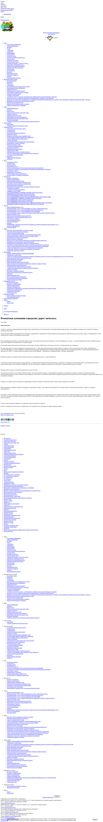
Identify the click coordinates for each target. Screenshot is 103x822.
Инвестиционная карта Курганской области (19, 258)
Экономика (10, 51)
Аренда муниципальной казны (15, 233)
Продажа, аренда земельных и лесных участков (20, 230)
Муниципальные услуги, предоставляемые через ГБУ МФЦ (23, 211)
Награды (9, 72)
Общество (6, 505)
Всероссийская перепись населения (13, 471)
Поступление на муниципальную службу (18, 86)
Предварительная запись (14, 220)
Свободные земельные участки (15, 250)
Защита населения (12, 140)
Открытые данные (9, 294)
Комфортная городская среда (12, 489)
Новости (9, 109)
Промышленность (9, 516)
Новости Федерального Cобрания (16, 105)
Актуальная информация (14, 44)
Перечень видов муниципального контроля (19, 215)
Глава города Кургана (10, 441)
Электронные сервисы (13, 218)
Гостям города (11, 59)
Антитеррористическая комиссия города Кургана (20, 141)
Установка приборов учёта (11, 525)
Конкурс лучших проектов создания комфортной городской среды (22, 490)
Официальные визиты (10, 508)
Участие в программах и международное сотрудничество (23, 153)
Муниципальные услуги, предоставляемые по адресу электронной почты (27, 208)
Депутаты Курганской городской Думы (18, 112)
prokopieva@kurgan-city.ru (11, 812)
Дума (5, 107)
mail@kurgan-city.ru (9, 803)
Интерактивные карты (13, 297)
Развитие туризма (9, 522)
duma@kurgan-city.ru (10, 807)
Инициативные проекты (14, 78)
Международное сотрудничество (13, 492)
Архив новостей (8, 531)
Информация (7, 14)
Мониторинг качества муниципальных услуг (19, 217)
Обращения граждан (9, 281)
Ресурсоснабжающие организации (16, 276)
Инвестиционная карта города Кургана (18, 262)
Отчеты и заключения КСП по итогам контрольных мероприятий (25, 168)
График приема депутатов (14, 115)
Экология (6, 528)
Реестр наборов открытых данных (16, 295)
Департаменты (11, 131)
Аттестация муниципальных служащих (18, 92)
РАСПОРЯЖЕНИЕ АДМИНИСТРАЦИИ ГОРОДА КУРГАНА (24, 198)
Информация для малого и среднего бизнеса (16, 485)
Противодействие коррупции (15, 67)
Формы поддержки (12, 269)
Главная (6, 305)
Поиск (5, 300)
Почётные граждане (12, 60)
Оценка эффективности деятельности (17, 139)
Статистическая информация (15, 154)
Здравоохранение (8, 482)
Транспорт (7, 451)
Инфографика (11, 53)
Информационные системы (14, 149)
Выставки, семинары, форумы (15, 271)
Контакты (9, 156)
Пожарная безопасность (10, 511)
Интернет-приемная (12, 120)
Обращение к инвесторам (14, 255)
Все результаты (5, 20)
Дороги (6, 444)
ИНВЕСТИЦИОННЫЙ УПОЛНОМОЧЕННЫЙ (20, 253)
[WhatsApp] (11, 420)
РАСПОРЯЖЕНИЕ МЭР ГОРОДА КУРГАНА (19, 201)
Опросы (9, 76)
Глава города (7, 123)
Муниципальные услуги (10, 495)
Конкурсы (10, 83)
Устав (8, 49)
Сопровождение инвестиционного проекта (19, 266)
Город (5, 43)
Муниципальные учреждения (12, 496)
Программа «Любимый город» (15, 64)
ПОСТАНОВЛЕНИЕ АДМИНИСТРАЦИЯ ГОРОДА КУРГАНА (25, 192)
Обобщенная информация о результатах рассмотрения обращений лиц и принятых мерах (31, 288)
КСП (5, 160)
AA (2, 5)
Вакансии (9, 82)
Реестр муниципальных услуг (15, 207)
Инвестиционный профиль (14, 279)
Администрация (8, 127)
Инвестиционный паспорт (14, 260)
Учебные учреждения (13, 95)
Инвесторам (7, 252)
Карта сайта (10, 303)
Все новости (7, 438)
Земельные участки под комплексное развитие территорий (23, 249)
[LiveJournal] (9, 420)
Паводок (6, 509)
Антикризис (7, 458)
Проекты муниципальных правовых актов (18, 136)
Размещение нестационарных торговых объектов (20, 242)
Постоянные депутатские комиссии (17, 117)
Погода (6, 460)
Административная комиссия (12, 463)
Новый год (7, 502)
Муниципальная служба (10, 79)
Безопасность (7, 464)
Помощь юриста (8, 514)
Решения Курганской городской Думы (17, 118)
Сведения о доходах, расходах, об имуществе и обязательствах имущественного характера (32, 96)
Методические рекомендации (15, 102)
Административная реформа (15, 146)
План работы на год (12, 166)
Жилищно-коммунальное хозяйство (13, 454)
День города (7, 480)
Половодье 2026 (8, 512)
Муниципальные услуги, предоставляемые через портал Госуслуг (25, 210)
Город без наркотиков (10, 457)
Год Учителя (7, 479)
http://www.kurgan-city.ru (7, 415)
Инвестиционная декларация (15, 259)
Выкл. (12, 8)
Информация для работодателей (16, 91)
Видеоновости (11, 70)
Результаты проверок (13, 147)
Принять (95, 819)
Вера (5, 470)
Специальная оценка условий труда (17, 173)
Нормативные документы (14, 172)
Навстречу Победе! (9, 461)
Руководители (11, 130)
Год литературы (8, 477)
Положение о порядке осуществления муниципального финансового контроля (28, 169)
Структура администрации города (16, 128)
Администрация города (10, 440)
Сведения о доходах (12, 170)
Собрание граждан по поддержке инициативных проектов (23, 121)
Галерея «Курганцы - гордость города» (17, 63)
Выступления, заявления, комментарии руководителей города (21, 530)
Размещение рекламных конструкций (17, 237)
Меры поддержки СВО (13, 214)
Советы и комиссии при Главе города (17, 125)
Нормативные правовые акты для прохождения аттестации (23, 186)
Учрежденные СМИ (12, 150)
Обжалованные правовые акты (15, 181)
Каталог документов (12, 178)
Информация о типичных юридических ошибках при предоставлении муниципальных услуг (33, 224)
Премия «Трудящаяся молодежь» (16, 66)
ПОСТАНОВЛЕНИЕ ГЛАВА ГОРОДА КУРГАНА (21, 195)
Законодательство (12, 89)
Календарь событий (12, 75)
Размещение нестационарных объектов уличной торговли (23, 243)
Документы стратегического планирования (19, 184)
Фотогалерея (10, 69)
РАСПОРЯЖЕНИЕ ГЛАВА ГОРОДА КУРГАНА (20, 199)
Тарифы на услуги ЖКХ (14, 191)
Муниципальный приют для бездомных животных (18, 498)
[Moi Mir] (6, 420)
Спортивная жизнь (9, 445)
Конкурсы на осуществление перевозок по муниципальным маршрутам (27, 240)
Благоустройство (8, 467)
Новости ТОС (8, 499)
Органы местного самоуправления (13, 506)
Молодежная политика (10, 493)
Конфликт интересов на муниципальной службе (20, 101)
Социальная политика (10, 455)
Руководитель (11, 163)
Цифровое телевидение (10, 527)
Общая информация (12, 46)
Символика (10, 50)
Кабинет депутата (12, 114)
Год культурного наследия (11, 476)
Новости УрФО (8, 500)
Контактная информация (14, 94)
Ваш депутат (10, 111)
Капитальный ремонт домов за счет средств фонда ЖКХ (22, 236)
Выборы (6, 473)
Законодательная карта (13, 291)
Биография (10, 124)
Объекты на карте (12, 134)
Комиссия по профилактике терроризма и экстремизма (19, 487)
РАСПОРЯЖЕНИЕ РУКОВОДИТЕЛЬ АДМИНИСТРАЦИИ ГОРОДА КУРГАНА (29, 202)
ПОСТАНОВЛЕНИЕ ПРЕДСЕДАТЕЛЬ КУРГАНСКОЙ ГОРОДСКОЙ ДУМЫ (29, 197)
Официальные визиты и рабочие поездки (18, 152)
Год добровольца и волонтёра (12, 474)
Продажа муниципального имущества (17, 231)
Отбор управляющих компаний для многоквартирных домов (24, 234)
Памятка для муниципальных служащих (18, 104)
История (9, 47)
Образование (7, 448)
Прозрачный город (12, 73)
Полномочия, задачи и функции (16, 143)
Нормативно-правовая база (14, 290)
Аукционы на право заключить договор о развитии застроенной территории (28, 245)
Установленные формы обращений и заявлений (20, 137)
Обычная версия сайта (7, 10)
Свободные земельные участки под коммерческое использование (25, 247)
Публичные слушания (10, 519)
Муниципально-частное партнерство (17, 278)
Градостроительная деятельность (16, 57)
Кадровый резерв (12, 80)
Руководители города (13, 62)
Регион (6, 524)
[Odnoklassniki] (4, 420)
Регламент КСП (11, 165)
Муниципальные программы (15, 185)
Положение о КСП (12, 162)
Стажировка (10, 85)
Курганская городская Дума (11, 442)
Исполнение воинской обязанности (13, 486)
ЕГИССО (9, 159)
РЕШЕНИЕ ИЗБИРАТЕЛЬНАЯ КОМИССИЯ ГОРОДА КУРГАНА (25, 204)
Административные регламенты (16, 189)
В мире (6, 469)
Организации (10, 54)
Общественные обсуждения (11, 503)
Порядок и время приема (14, 284)
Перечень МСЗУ (11, 227)
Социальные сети (12, 292)
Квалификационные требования (16, 88)
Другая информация (12, 221)
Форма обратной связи (13, 275)
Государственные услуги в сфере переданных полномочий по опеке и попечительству (31, 213)
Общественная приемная (14, 157)
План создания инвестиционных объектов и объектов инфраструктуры (26, 263)
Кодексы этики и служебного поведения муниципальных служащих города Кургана (30, 98)
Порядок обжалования (13, 179)
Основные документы (13, 188)
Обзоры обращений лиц (13, 287)
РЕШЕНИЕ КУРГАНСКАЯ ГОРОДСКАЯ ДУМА (21, 194)
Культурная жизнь (9, 447)
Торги (5, 229)
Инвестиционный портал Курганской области (20, 272)
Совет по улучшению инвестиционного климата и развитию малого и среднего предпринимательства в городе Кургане (40, 256)
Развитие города (11, 56)
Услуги (6, 205)
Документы (7, 176)
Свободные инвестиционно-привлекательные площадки (22, 268)
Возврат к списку (5, 425)
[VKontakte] (2, 420)
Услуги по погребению (13, 226)
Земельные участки (9, 483)
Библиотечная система (10, 466)
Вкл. (9, 8)
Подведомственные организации (16, 133)
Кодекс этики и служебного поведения (17, 175)
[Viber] (13, 420)
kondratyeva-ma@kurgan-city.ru (12, 816)
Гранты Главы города (10, 453)
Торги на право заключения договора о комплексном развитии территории (27, 246)
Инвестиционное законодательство (16, 265)
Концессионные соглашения (15, 239)
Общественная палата (10, 450)
